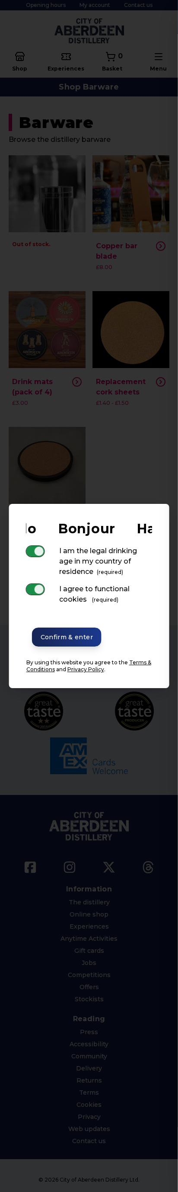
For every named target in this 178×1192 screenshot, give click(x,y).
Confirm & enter (67, 637)
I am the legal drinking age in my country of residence (98, 561)
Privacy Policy (85, 669)
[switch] (35, 551)
